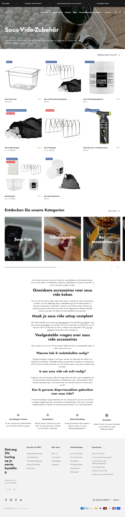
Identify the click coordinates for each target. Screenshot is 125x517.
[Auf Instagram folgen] (11, 500)
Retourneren (31, 468)
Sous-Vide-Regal (50, 148)
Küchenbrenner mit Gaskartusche (95, 148)
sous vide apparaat (61, 322)
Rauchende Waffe (76, 464)
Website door (21, 508)
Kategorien (44, 12)
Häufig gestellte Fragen (34, 453)
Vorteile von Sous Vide (99, 471)
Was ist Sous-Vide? (98, 453)
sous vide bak (84, 322)
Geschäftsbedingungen (34, 461)
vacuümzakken (45, 325)
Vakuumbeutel (74, 468)
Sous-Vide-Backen (76, 453)
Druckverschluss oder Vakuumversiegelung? (99, 462)
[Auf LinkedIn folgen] (21, 500)
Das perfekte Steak (98, 467)
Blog (75, 12)
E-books (82, 12)
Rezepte (68, 12)
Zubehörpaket (10, 196)
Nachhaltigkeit (56, 461)
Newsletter (55, 464)
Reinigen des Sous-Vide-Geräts (102, 474)
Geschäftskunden (32, 457)
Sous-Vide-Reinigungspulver (93, 99)
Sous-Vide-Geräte (76, 457)
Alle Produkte (58, 12)
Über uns (55, 453)
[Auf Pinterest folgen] (16, 500)
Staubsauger (74, 472)
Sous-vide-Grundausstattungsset (55, 99)
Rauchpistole (74, 461)
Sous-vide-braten (11, 99)
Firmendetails (56, 457)
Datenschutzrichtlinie (33, 464)
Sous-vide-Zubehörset (51, 196)
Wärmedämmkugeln (12, 148)
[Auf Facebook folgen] (6, 500)
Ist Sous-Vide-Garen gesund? (102, 457)
